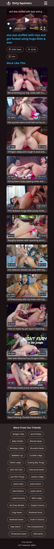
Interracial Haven (36, 469)
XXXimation (38, 534)
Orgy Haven (17, 512)
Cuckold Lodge (35, 455)
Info (13, 56)
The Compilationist (35, 526)
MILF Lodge (37, 498)
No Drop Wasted (17, 505)
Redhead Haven (16, 519)
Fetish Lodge (15, 462)
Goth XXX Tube (16, 469)
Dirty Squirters (22, 3)
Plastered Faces (35, 512)
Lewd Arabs (18, 484)
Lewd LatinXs (36, 491)
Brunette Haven (37, 448)
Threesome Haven (19, 534)
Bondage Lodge (17, 448)
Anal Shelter (36, 434)
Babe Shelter (17, 441)
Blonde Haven (36, 441)
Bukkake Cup (17, 455)
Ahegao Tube (18, 434)
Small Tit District (37, 519)
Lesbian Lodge (37, 476)
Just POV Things (17, 476)
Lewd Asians (35, 484)
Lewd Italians (18, 491)
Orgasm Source (37, 505)
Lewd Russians (18, 498)
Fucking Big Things (36, 462)
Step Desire (15, 526)
